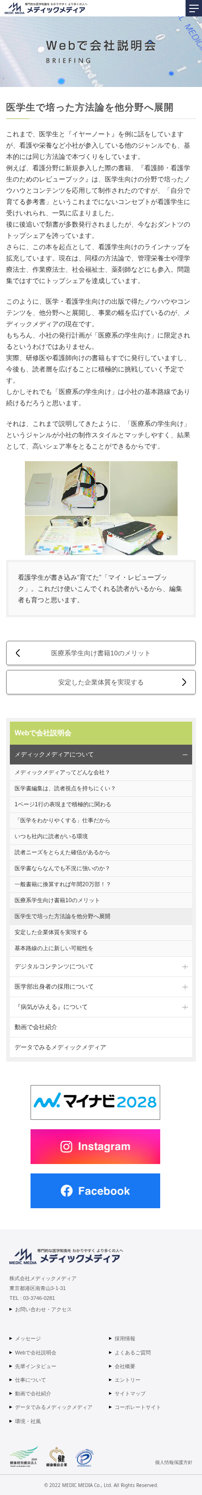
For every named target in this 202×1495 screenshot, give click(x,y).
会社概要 (125, 1366)
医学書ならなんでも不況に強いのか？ (62, 868)
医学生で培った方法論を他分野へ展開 (62, 916)
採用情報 (125, 1338)
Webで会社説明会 (43, 733)
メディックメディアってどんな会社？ (62, 772)
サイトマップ (130, 1393)
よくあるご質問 (133, 1352)
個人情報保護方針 (174, 1462)
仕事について (30, 1380)
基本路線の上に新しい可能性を (54, 948)
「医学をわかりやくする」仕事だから (62, 820)
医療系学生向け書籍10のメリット (101, 653)
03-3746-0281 (39, 1298)
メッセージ (28, 1338)
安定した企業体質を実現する (101, 682)
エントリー (127, 1380)
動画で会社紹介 (36, 1027)
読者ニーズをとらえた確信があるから (62, 852)
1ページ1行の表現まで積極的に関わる (63, 804)
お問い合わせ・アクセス (43, 1309)
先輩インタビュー (35, 1366)
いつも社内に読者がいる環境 (51, 836)
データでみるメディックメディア (60, 1047)
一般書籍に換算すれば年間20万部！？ (63, 884)
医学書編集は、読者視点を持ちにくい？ (65, 788)
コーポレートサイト (138, 1407)
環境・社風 (28, 1421)
